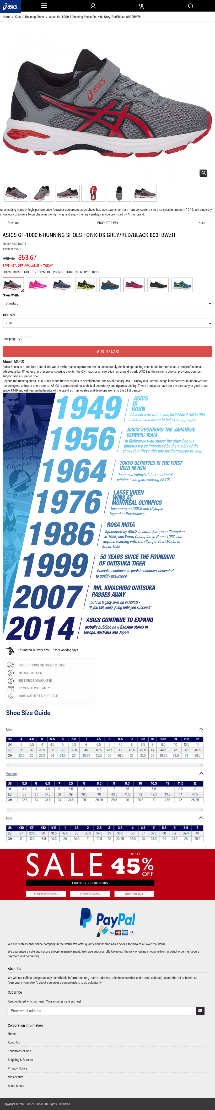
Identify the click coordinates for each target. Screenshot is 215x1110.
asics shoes (87, 209)
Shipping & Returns (20, 1059)
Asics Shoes (11, 271)
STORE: (16, 271)
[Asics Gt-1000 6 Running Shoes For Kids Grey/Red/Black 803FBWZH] (15, 194)
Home (6, 16)
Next (201, 222)
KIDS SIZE (9, 315)
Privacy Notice (17, 1068)
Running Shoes (35, 16)
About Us (14, 1042)
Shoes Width (11, 295)
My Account (15, 1077)
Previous (13, 222)
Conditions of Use (19, 1051)
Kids (18, 16)
